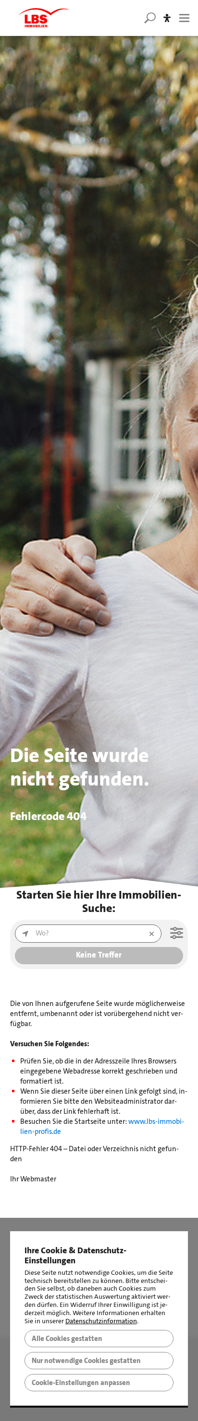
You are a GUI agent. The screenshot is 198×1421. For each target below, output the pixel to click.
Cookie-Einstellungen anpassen (81, 1382)
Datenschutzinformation (101, 1321)
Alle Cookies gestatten (67, 1338)
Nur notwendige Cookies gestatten (86, 1360)
